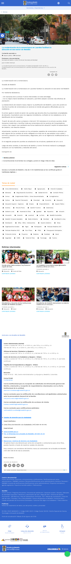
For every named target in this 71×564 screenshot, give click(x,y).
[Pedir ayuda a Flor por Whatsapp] (67, 554)
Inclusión (61, 211)
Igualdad (38, 211)
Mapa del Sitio (45, 494)
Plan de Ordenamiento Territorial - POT (33, 496)
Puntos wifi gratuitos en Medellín (43, 498)
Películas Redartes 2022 (12, 230)
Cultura (7, 200)
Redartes (36, 234)
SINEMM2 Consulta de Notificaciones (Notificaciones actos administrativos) (25, 483)
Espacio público (8, 55)
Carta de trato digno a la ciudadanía (45, 500)
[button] (54, 3)
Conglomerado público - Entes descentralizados (29, 196)
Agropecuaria (41, 189)
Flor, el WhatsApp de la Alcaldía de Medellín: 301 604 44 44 (24, 434)
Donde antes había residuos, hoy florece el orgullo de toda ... (16, 266)
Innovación (8, 215)
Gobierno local (9, 211)
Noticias (5, 12)
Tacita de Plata (30, 238)
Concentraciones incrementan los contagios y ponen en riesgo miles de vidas (29, 161)
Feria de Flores (20, 207)
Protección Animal (10, 234)
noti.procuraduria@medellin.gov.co (16, 398)
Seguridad (8, 238)
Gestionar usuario (50, 492)
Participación (38, 226)
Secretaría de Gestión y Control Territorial (13, 60)
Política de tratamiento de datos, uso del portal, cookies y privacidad (23, 505)
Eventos (7, 207)
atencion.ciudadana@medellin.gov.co (17, 390)
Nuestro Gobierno (46, 223)
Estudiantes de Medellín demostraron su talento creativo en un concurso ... (52, 303)
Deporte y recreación (21, 200)
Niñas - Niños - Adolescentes (26, 223)
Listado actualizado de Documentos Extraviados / (18, 500)
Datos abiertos (62, 500)
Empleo (31, 204)
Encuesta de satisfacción (35, 492)
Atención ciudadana (56, 189)
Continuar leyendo (8, 273)
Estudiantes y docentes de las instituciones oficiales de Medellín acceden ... (16, 303)
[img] (2, 3)
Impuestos (50, 211)
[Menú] (6, 3)
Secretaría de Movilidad (31, 60)
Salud (57, 234)
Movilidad (18, 55)
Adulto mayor (28, 189)
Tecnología (43, 238)
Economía (48, 200)
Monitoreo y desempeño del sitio (29, 494)
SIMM (18, 238)
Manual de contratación (53, 496)
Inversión (20, 215)
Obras (58, 223)
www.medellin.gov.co (11, 432)
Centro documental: (8, 479)
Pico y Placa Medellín (25, 498)
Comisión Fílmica (58, 192)
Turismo (54, 238)
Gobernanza (49, 207)
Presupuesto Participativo (54, 230)
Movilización (8, 223)
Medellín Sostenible (56, 215)
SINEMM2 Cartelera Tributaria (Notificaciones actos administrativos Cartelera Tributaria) (40, 481)
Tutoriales (14, 498)
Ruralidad (47, 234)
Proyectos (25, 234)
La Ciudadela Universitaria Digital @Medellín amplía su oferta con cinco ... (51, 266)
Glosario (59, 492)
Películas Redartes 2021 (54, 226)
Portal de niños (59, 498)
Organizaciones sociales (12, 226)
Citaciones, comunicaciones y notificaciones (29, 479)
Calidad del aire (42, 192)
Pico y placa (28, 230)
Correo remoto (7, 492)
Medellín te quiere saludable (13, 219)
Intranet (62, 533)
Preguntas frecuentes (19, 492)
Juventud (31, 215)
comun (7, 196)
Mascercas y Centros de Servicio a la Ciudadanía (20, 441)
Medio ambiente (33, 219)
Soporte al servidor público (23, 485)
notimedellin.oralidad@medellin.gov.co (17, 410)
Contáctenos (8, 380)
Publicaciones (37, 485)
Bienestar (8, 192)
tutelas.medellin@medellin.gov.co (16, 404)
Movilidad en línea (59, 219)
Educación (60, 200)
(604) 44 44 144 (27, 533)
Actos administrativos (11, 189)
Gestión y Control (35, 207)
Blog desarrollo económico (25, 192)
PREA (39, 230)
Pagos (26, 226)
